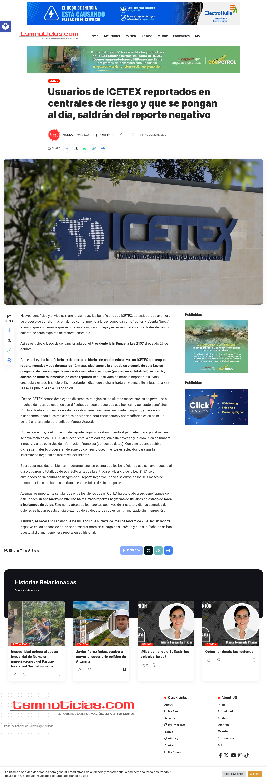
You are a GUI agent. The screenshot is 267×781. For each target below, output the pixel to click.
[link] (5, 26)
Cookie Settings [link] (233, 773)
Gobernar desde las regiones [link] (229, 651)
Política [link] (82, 644)
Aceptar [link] (254, 773)
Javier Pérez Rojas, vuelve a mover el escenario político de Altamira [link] (101, 656)
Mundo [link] (54, 80)
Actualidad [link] (20, 644)
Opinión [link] (146, 644)
